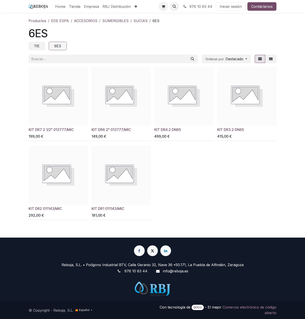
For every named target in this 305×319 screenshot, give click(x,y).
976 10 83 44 (200, 6)
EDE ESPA (60, 21)
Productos (37, 21)
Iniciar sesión (231, 6)
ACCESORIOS (85, 21)
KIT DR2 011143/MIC (45, 209)
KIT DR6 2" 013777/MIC (111, 130)
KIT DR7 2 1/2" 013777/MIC (51, 130)
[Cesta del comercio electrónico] (163, 6)
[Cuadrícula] (260, 59)
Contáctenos (262, 6)
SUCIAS (141, 21)
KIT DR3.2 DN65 (230, 130)
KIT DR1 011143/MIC (108, 209)
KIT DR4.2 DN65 (167, 130)
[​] (139, 250)
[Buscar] (192, 59)
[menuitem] (60, 6)
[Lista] (270, 59)
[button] (174, 6)
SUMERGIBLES (115, 21)
